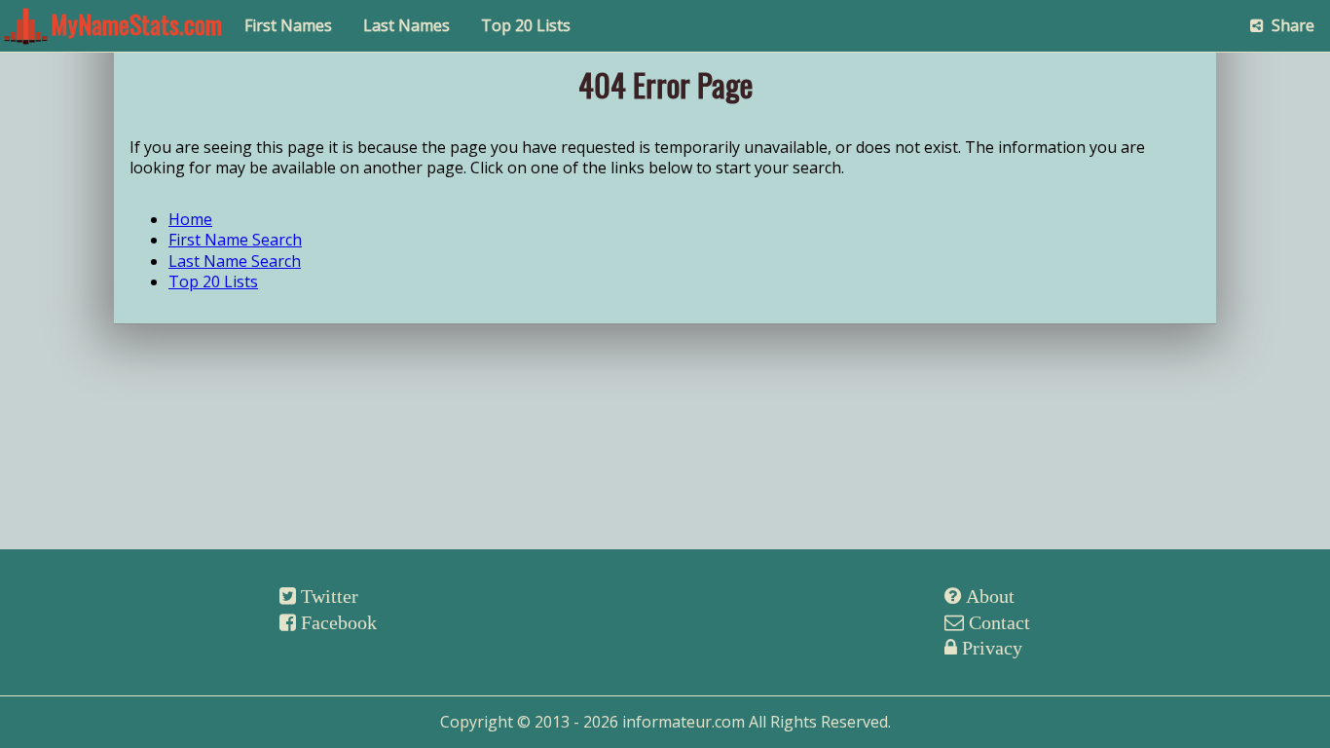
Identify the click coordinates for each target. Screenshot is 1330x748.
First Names (288, 25)
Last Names (406, 25)
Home (190, 219)
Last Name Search (234, 261)
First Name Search (235, 239)
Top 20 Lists (526, 25)
